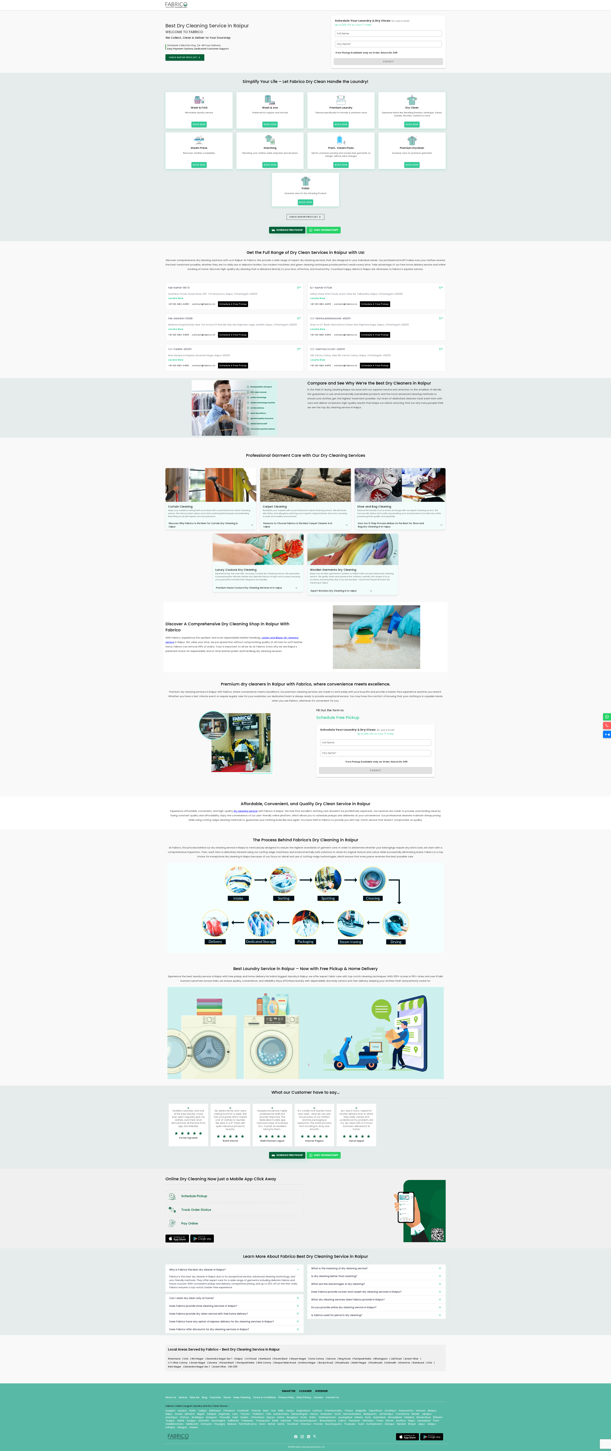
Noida (192, 1410)
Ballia (281, 1410)
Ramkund (265, 1358)
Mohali (271, 1424)
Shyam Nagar (299, 1358)
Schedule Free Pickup (289, 230)
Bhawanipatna (328, 1420)
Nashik (180, 1420)
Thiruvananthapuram (305, 1420)
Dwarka (194, 1427)
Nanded (401, 1424)
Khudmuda (343, 1362)
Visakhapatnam (327, 1417)
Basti (265, 1410)
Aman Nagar (198, 1362)
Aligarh (201, 1414)
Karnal (280, 1424)
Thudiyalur (350, 1424)
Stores (227, 1397)
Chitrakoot (229, 1410)
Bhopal (412, 1424)
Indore (280, 1417)
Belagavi (182, 1427)
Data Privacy (304, 1397)
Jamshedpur (386, 1414)
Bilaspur (432, 1410)
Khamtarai (174, 1358)
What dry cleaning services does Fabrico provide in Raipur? (348, 1299)
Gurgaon (170, 1410)
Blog (204, 1397)
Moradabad (424, 1420)
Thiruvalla (224, 1417)
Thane (379, 1420)
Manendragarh (299, 1414)
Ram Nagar (175, 1366)
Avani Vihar (220, 1366)
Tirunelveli (292, 1424)
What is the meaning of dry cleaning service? (339, 1268)
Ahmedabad (395, 1417)
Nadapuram (370, 1414)
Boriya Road (326, 1362)
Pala (268, 1414)
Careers (318, 1397)
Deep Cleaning (241, 1397)
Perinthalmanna (248, 1424)
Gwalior (244, 1417)
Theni (436, 1420)
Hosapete (211, 1417)
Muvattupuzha (333, 1424)
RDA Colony (265, 1362)
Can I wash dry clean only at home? (191, 1298)
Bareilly (415, 1414)
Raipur (239, 1358)
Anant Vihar (412, 1358)
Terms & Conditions (264, 1397)
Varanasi (420, 1410)
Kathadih (391, 1362)
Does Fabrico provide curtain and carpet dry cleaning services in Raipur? (356, 1291)
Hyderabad (379, 1417)
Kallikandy (233, 1420)
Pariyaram (354, 1420)
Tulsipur (202, 1410)
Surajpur (191, 1420)
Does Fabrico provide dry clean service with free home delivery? (208, 1313)
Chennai (256, 1410)
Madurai (231, 1424)
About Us (170, 1397)
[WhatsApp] (607, 716)
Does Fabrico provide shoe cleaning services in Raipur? (203, 1306)
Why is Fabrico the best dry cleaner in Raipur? (197, 1269)
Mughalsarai (303, 1410)
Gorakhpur (390, 1410)
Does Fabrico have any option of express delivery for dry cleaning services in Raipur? (221, 1321)
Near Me (194, 1397)
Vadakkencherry (174, 1424)
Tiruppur (170, 1420)
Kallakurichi (192, 1424)
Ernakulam (326, 1414)
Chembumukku (333, 1410)
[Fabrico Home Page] (176, 5)
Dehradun (368, 1420)
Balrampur (215, 1410)
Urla (186, 1358)
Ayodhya (401, 1420)
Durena (213, 1362)
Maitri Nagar (359, 1362)
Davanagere (218, 1420)
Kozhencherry (281, 1414)
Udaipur (431, 1424)
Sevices (183, 1397)
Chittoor (184, 1417)
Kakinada (286, 1420)
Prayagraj (219, 1424)
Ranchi (389, 1420)
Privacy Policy (286, 1397)
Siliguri (411, 1420)
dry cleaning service (246, 811)
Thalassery (247, 1420)
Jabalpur (427, 1414)
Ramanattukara (352, 1414)
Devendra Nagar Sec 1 (220, 1358)
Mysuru (271, 1417)
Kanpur (290, 1410)
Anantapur (171, 1417)
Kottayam (206, 1424)
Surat (361, 1424)
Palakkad (409, 1417)
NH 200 (233, 1366)
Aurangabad (345, 1417)
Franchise (215, 1397)
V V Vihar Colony (178, 1362)
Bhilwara (437, 1417)
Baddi (275, 1420)
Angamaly (224, 1414)
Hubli (235, 1417)
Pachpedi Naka (363, 1358)
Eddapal (211, 1414)
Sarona (331, 1358)
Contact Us (332, 1397)
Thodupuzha (263, 1420)
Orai (273, 1410)
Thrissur (348, 1410)
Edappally (361, 1410)
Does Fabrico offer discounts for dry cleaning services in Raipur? (209, 1329)
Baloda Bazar (424, 1417)
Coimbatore (402, 1414)
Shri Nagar (197, 1358)
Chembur (306, 1424)
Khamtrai (405, 1362)
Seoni (262, 1424)
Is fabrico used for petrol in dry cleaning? (336, 1315)
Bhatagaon (381, 1358)
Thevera (245, 1414)
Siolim (312, 1417)
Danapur (389, 1424)
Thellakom (258, 1414)
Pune (368, 1417)
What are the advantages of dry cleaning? (338, 1284)
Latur (235, 1414)
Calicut (342, 1420)
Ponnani (318, 1424)
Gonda (178, 1414)
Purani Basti (281, 1358)
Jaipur (421, 1424)
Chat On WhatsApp (326, 230)
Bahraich (190, 1414)
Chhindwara (257, 1417)
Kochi (338, 1414)
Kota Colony (317, 1358)
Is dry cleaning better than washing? (334, 1276)
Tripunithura (375, 1410)
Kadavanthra (406, 1410)
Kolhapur (170, 1427)
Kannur (314, 1414)
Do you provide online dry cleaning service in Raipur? (343, 1307)
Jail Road (396, 1358)
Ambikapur (198, 1417)
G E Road (251, 1358)
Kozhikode (243, 1410)
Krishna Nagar (307, 1362)
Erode (304, 1417)
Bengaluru (292, 1417)
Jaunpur (182, 1410)
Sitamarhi (203, 1420)
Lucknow (317, 1410)
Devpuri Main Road (285, 1362)
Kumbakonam (374, 1424)
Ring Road (345, 1358)
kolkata (359, 1417)
